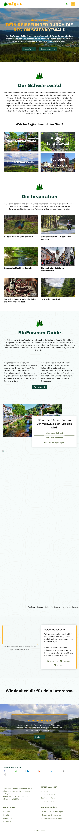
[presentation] (21, 224)
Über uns (6, 812)
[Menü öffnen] (73, 4)
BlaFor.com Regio (48, 795)
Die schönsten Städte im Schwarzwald (52, 269)
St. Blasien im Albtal (50, 299)
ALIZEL (42, 830)
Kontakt (5, 815)
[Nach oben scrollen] (74, 832)
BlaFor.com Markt (48, 798)
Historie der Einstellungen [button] (51, 815)
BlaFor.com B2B (47, 801)
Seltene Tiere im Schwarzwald (18, 237)
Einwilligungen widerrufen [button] (51, 818)
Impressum (6, 822)
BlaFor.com (45, 791)
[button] (8, 771)
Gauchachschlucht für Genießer (18, 268)
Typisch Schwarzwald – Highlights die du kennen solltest (20, 300)
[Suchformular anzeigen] (67, 4)
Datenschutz (7, 818)
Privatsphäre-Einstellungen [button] (52, 812)
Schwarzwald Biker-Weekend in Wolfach (56, 238)
